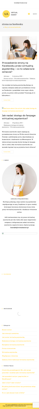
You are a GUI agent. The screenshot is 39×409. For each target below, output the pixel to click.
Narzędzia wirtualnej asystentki (13, 345)
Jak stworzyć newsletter (10, 333)
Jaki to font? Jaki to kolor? (11, 383)
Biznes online (8, 78)
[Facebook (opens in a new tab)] (18, 5)
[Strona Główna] (2, 27)
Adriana (6, 76)
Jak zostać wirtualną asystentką (13, 337)
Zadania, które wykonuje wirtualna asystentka (18, 360)
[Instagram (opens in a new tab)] (21, 5)
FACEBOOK (7, 274)
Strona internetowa (9, 348)
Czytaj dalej (9, 100)
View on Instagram (20, 319)
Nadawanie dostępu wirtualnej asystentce (16, 341)
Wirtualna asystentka (21, 78)
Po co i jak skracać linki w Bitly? (13, 393)
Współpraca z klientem (10, 356)
